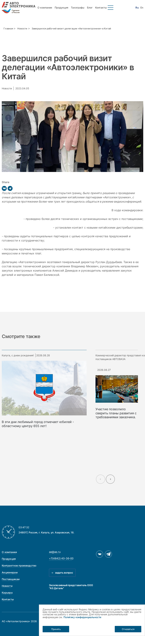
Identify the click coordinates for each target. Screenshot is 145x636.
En (141, 7)
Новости (22, 28)
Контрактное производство (19, 565)
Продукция (61, 7)
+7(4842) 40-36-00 (61, 558)
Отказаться (128, 629)
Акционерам (10, 572)
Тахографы (77, 7)
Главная (8, 28)
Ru (136, 7)
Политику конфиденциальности (82, 617)
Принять (56, 629)
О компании (44, 7)
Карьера (7, 592)
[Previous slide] (100, 479)
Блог (89, 7)
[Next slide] (110, 479)
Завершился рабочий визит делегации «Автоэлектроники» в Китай (71, 28)
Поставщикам (11, 579)
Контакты (101, 7)
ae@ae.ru (55, 552)
